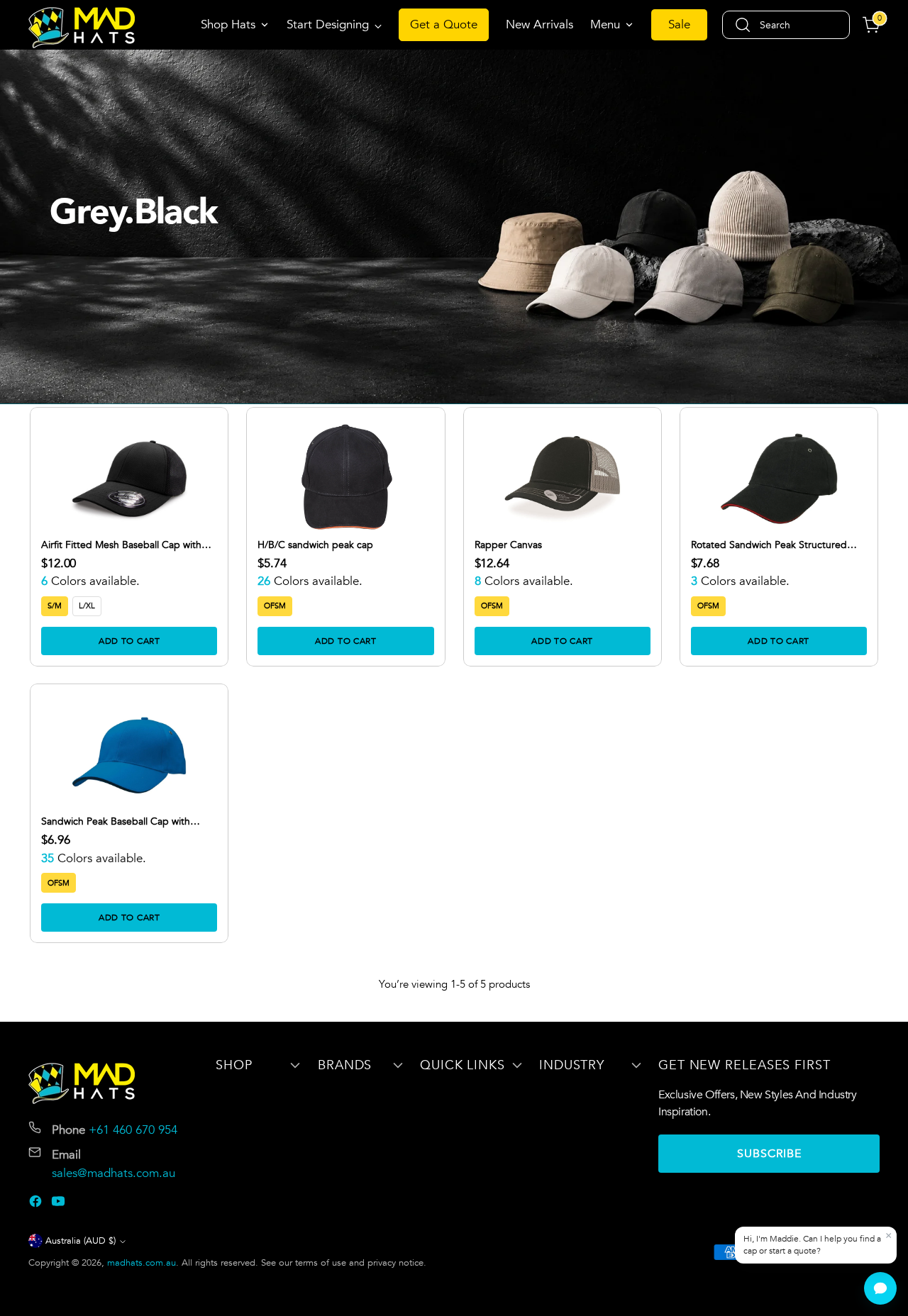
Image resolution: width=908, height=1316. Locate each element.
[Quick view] (198, 437)
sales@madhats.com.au (113, 1173)
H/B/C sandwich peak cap (315, 545)
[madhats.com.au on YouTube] (59, 1204)
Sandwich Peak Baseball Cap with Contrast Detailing (115, 821)
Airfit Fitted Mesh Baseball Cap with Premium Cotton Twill (121, 545)
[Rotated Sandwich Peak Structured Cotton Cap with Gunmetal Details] (779, 478)
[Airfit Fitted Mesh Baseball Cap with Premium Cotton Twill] (129, 478)
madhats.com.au (141, 1262)
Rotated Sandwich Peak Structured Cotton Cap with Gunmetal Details (769, 545)
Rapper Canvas (508, 545)
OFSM (275, 606)
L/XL (87, 606)
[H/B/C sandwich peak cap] (345, 478)
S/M (55, 606)
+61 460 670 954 (133, 1130)
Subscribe (769, 1153)
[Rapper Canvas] (562, 478)
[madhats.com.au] (81, 27)
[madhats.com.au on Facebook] (36, 1204)
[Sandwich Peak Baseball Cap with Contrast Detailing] (129, 755)
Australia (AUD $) (80, 1240)
